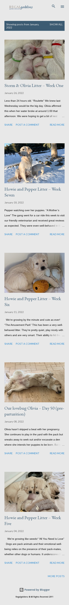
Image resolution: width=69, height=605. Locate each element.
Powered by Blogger (37, 589)
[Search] (53, 6)
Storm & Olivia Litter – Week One (33, 85)
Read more (57, 124)
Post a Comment (27, 124)
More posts (56, 576)
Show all (56, 24)
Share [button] (8, 124)
